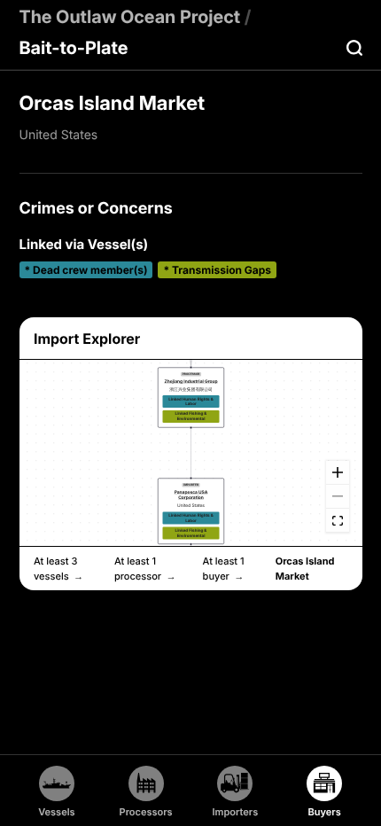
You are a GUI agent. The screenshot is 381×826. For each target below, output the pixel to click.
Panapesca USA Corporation (190, 494)
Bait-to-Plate (73, 48)
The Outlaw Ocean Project (130, 16)
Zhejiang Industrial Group (190, 381)
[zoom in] (337, 473)
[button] (191, 397)
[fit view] (337, 521)
